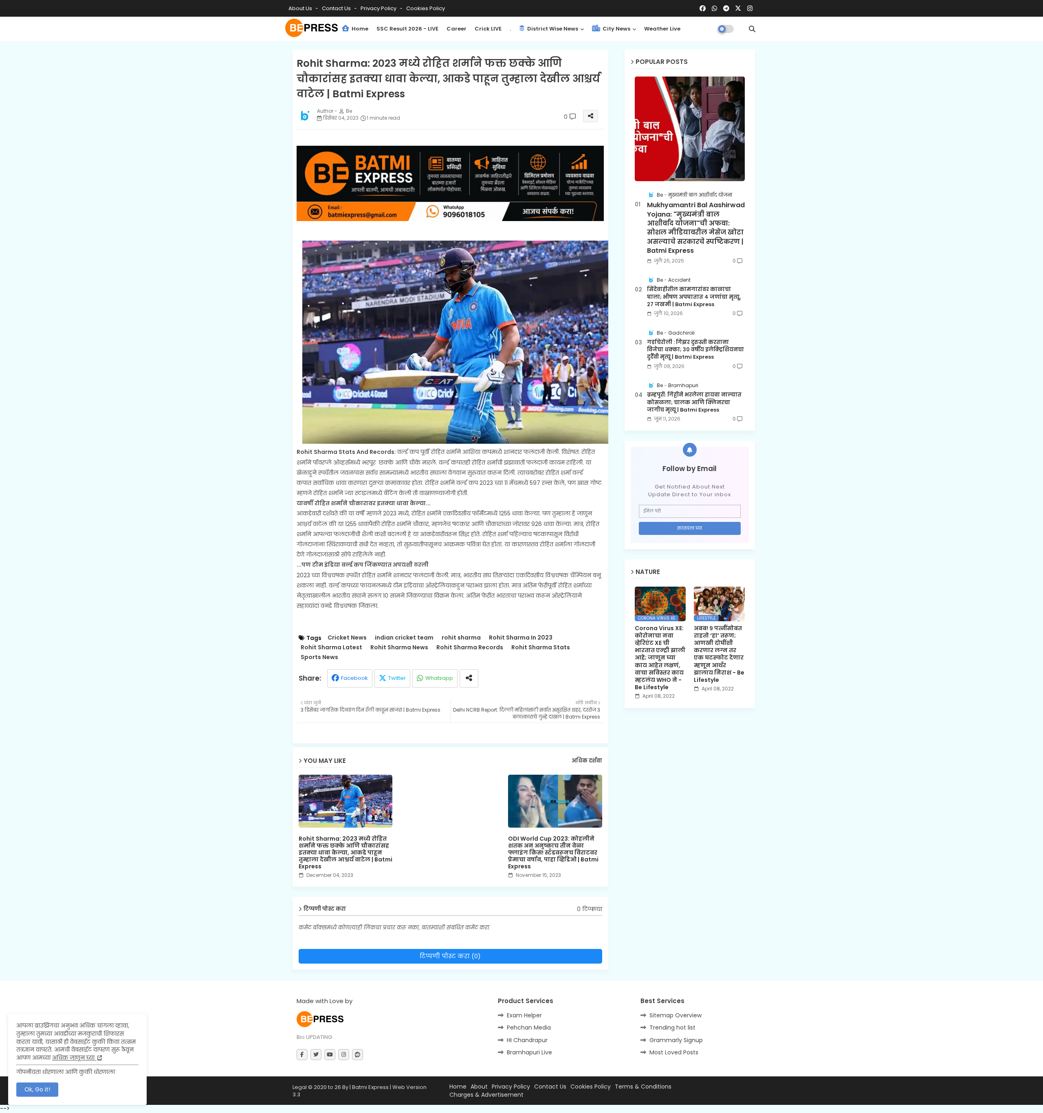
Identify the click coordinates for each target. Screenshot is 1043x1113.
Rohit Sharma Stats (540, 647)
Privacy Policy (379, 8)
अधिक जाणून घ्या (74, 1058)
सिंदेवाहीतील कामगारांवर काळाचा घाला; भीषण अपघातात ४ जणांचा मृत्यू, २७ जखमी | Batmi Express (694, 297)
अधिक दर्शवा (587, 761)
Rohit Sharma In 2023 (520, 638)
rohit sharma (461, 638)
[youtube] (329, 1054)
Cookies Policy (425, 8)
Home (359, 29)
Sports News (319, 657)
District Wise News (552, 29)
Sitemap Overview (675, 1015)
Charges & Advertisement (486, 1095)
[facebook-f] (302, 1054)
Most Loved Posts (673, 1052)
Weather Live (662, 29)
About (479, 1087)
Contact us (337, 8)
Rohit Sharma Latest (331, 647)
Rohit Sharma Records (469, 647)
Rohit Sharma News (399, 647)
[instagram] (750, 8)
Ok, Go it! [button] (37, 1089)
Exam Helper (524, 1015)
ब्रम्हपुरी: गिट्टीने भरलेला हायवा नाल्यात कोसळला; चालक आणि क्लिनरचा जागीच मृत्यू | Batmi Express (694, 402)
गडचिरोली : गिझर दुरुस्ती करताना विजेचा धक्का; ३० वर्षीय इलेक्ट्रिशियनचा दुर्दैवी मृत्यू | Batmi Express (695, 350)
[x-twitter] (738, 8)
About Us (300, 8)
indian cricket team (404, 638)
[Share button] (469, 678)
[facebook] (703, 8)
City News (615, 29)
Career (456, 29)
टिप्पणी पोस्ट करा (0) (450, 956)
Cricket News (347, 638)
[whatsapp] (714, 8)
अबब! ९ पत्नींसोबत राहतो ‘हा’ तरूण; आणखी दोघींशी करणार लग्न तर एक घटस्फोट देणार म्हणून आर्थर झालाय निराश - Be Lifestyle (719, 654)
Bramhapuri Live (529, 1052)
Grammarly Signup (676, 1040)
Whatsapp (439, 678)
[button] (752, 29)
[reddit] (357, 1054)
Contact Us (550, 1087)
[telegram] (726, 8)
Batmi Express (370, 1087)
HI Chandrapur (527, 1040)
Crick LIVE (488, 29)
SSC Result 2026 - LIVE (407, 29)
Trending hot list (672, 1027)
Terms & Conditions (643, 1087)
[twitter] (315, 1054)
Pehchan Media (529, 1027)
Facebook (354, 678)
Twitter (397, 678)
